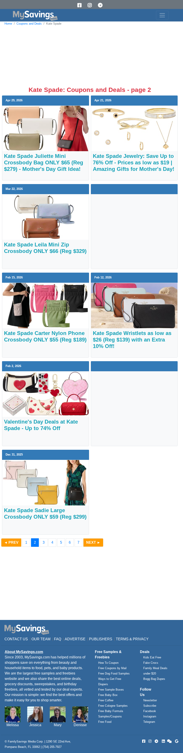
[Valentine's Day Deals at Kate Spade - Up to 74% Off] (45, 394)
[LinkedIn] (163, 741)
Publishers (100, 639)
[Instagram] (91, 5)
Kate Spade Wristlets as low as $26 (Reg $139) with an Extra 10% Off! (132, 339)
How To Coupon (108, 662)
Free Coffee (105, 700)
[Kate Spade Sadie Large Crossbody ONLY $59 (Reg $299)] (45, 482)
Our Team (40, 639)
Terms (122, 639)
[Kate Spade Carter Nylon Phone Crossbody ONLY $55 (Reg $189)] (45, 305)
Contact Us (16, 639)
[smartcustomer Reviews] (170, 741)
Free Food (104, 721)
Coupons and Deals (29, 23)
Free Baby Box (108, 695)
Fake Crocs (150, 662)
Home (8, 23)
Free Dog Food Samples (114, 673)
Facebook (149, 711)
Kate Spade (53, 23)
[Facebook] (81, 5)
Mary (58, 725)
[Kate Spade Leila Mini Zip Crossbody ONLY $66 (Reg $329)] (45, 217)
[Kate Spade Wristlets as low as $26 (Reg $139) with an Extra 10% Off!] (134, 305)
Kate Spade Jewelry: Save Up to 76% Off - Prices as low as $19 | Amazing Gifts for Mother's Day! (133, 162)
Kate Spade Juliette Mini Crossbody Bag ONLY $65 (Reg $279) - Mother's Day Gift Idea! (43, 162)
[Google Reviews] (175, 741)
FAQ (57, 639)
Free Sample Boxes (111, 689)
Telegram (149, 721)
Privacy (141, 639)
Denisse (80, 725)
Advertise (75, 639)
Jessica (35, 725)
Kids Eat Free (152, 657)
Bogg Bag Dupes (154, 679)
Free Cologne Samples (113, 705)
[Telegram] (102, 5)
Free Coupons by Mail (112, 668)
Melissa (12, 725)
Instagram (149, 716)
